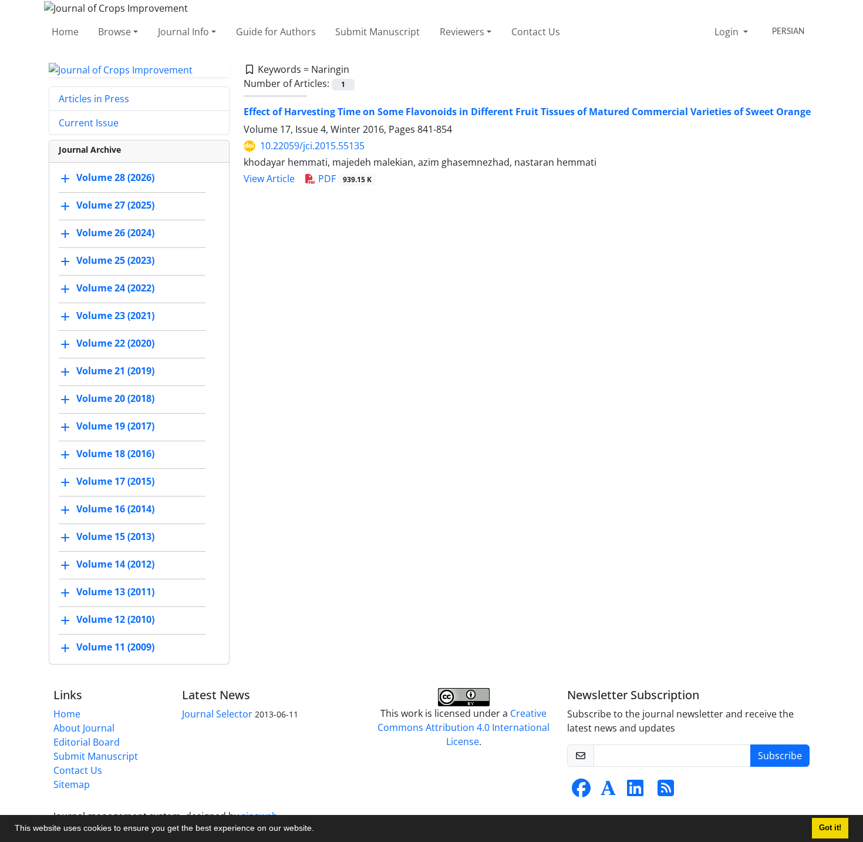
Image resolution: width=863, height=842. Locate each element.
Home (65, 31)
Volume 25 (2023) (115, 260)
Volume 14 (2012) (115, 564)
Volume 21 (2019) (115, 371)
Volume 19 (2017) (115, 426)
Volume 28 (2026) (115, 178)
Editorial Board (86, 742)
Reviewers (462, 31)
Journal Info (183, 31)
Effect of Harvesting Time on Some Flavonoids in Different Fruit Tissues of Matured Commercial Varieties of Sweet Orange (527, 111)
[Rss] (666, 791)
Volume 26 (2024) (115, 233)
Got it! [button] (830, 828)
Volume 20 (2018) (115, 399)
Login (727, 31)
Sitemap (71, 784)
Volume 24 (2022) (115, 288)
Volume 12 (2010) (115, 619)
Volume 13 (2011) (115, 592)
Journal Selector (217, 713)
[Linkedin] (635, 791)
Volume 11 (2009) (115, 647)
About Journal (83, 728)
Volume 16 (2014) (115, 509)
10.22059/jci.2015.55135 (312, 145)
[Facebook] (581, 791)
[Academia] (608, 791)
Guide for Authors (276, 31)
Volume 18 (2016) (115, 454)
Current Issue (89, 122)
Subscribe (780, 755)
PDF (344, 178)
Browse (114, 31)
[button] (318, 829)
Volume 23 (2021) (115, 316)
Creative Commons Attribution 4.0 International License (463, 727)
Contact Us (535, 31)
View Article (269, 178)
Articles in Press (94, 98)
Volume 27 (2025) (115, 205)
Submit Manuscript (377, 31)
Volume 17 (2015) (115, 481)
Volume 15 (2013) (115, 537)
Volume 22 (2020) (115, 343)
